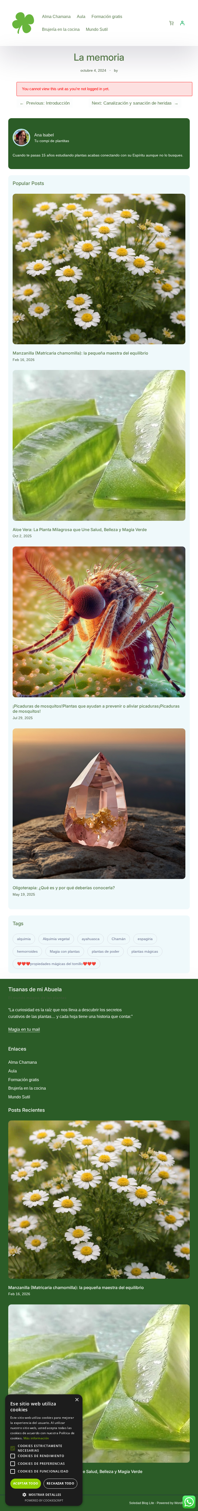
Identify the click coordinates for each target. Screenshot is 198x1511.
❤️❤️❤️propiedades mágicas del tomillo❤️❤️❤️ (56, 964)
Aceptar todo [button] (25, 1483)
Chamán (119, 939)
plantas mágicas (144, 951)
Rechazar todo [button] (60, 1483)
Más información (36, 1438)
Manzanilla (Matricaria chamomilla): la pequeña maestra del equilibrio (80, 353)
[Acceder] (182, 22)
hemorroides (27, 951)
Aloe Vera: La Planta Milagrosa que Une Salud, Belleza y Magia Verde (80, 529)
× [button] (77, 1400)
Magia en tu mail (24, 1029)
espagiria (145, 939)
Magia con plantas (65, 951)
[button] (43, 1494)
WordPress (182, 1503)
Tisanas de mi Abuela (35, 989)
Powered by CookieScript (44, 1500)
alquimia (24, 939)
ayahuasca (91, 939)
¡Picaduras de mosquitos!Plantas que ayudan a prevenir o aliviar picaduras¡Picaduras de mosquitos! (96, 708)
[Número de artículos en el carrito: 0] (171, 22)
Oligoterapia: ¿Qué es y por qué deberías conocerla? (64, 887)
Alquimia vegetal (56, 939)
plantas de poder (105, 951)
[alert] (43, 1450)
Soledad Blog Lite (141, 1503)
